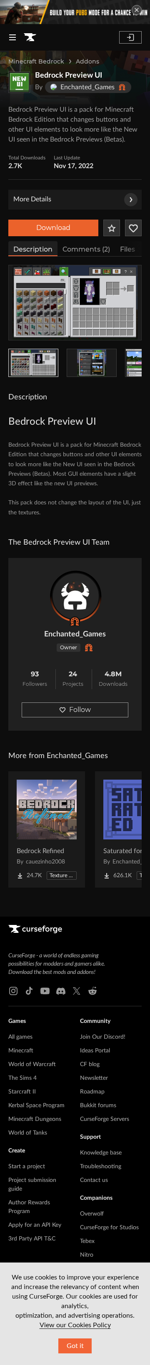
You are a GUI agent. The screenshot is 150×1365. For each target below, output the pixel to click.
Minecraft (20, 1051)
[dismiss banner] (137, 10)
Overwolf (92, 1214)
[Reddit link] (93, 991)
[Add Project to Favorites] (111, 228)
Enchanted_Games (75, 634)
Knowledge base (101, 1153)
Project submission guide (32, 1184)
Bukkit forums (98, 1105)
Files (127, 249)
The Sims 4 (22, 1078)
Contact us (94, 1180)
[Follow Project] (133, 228)
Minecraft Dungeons (34, 1119)
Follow (80, 710)
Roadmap (92, 1092)
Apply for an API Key (34, 1225)
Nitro (86, 1255)
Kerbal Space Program (36, 1105)
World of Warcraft (32, 1064)
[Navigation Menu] (12, 37)
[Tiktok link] (29, 991)
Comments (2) (86, 249)
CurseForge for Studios (109, 1227)
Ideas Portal (95, 1051)
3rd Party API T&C (31, 1239)
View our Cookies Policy (75, 1325)
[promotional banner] (75, 12)
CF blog (90, 1064)
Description (32, 249)
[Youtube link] (45, 991)
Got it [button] (75, 1346)
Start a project (26, 1166)
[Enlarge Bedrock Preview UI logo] (19, 82)
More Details (32, 199)
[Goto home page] (30, 37)
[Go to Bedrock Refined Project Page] (46, 829)
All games (20, 1037)
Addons (87, 61)
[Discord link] (61, 991)
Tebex (87, 1241)
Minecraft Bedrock (36, 61)
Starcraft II (22, 1092)
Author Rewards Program (29, 1207)
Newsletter (94, 1078)
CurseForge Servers (104, 1119)
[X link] (77, 991)
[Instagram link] (13, 991)
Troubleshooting (100, 1166)
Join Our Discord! (102, 1037)
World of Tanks (27, 1133)
